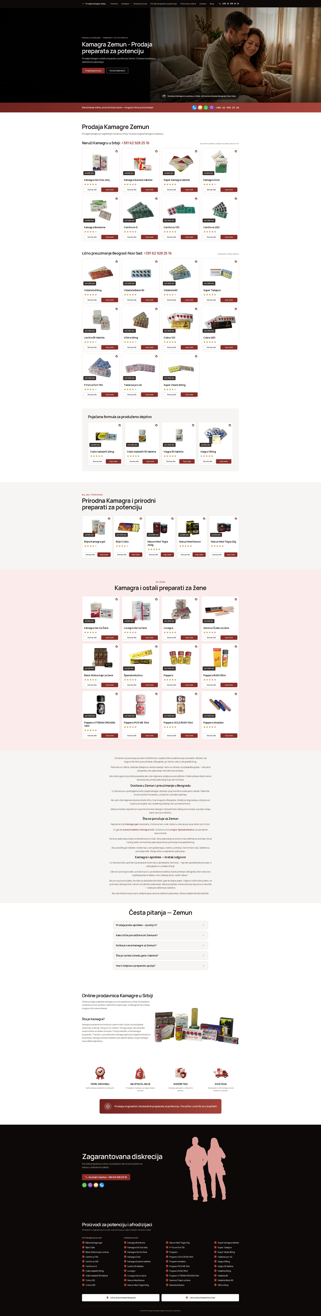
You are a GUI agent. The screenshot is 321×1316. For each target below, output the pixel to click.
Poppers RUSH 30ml (214, 675)
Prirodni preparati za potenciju (163, 4)
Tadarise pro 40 (133, 385)
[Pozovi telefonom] (194, 107)
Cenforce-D (131, 227)
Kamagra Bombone (94, 227)
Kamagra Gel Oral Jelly (97, 180)
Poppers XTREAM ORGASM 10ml (99, 724)
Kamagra (125, 4)
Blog (212, 4)
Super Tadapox (212, 290)
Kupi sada (110, 189)
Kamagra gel (132, 824)
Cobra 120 (169, 337)
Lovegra (168, 628)
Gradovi (202, 4)
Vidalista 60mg (92, 290)
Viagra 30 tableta (173, 451)
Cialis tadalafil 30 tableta (141, 451)
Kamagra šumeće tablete (138, 180)
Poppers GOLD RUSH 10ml (178, 722)
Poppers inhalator (213, 722)
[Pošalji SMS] (200, 107)
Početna (114, 4)
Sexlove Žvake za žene (216, 628)
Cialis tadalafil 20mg (102, 451)
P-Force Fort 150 (93, 385)
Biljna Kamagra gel (94, 541)
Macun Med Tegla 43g (223, 541)
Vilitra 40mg (131, 337)
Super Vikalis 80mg (175, 385)
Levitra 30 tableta (94, 337)
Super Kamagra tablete (177, 180)
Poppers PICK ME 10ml (136, 722)
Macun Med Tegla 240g (158, 543)
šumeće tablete (131, 829)
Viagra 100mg (208, 451)
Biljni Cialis (122, 541)
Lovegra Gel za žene (135, 628)
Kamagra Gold (211, 180)
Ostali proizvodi (140, 4)
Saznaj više (92, 189)
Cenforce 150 (171, 227)
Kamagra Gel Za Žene (96, 628)
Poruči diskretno (117, 70)
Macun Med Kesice (190, 541)
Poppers (168, 675)
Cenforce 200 (211, 227)
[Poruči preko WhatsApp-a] (206, 107)
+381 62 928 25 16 (227, 107)
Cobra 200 (209, 337)
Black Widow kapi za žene (98, 675)
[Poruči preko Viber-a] (211, 107)
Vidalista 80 (170, 290)
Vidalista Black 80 (134, 290)
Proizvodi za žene (188, 4)
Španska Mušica (133, 675)
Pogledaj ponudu (93, 70)
